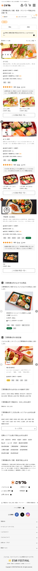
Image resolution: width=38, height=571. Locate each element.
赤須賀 (15, 419)
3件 (19, 87)
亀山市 (3, 443)
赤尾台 (22, 419)
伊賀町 (29, 419)
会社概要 (8, 563)
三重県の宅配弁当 (30, 502)
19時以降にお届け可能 (25, 396)
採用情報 (22, 563)
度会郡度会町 (14, 453)
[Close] (34, 35)
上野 (27, 421)
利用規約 (22, 491)
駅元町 (7, 424)
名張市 (30, 439)
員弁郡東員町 (5, 446)
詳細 (20, 76)
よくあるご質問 (6, 491)
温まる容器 (4, 396)
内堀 (30, 421)
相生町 (3, 419)
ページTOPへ (18, 508)
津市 (2, 439)
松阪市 (19, 439)
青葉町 (11, 419)
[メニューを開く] (34, 5)
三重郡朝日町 (24, 446)
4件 (19, 165)
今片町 (7, 421)
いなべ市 (9, 443)
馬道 (33, 421)
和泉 (33, 419)
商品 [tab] (10, 27)
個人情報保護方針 (17, 563)
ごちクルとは (5, 487)
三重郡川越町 (5, 450)
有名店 (8, 394)
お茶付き (3, 394)
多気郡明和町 (24, 450)
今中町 (18, 421)
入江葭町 (23, 421)
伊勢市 (14, 439)
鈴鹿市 (25, 439)
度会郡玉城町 (5, 453)
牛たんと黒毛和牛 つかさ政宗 (15, 320)
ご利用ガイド (24, 487)
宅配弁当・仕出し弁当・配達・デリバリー (13, 502)
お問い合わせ (5, 494)
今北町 (11, 421)
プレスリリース (27, 563)
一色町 (3, 421)
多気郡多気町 (14, 450)
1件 (19, 242)
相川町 (7, 419)
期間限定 (17, 394)
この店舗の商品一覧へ (19, 115)
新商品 (12, 394)
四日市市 (8, 439)
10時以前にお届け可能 (13, 396)
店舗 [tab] (28, 27)
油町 (26, 419)
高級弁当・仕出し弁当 (6, 406)
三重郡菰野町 (14, 446)
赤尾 (19, 419)
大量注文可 (29, 394)
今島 (15, 421)
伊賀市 (15, 443)
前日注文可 (22, 394)
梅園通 (3, 424)
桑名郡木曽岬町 (23, 443)
